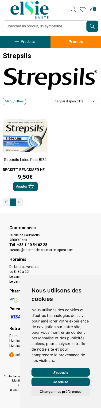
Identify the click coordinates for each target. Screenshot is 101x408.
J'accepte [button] (60, 372)
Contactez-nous (14, 376)
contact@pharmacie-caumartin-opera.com (41, 250)
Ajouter (22, 186)
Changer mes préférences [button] (61, 391)
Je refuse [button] (60, 382)
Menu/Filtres (14, 101)
